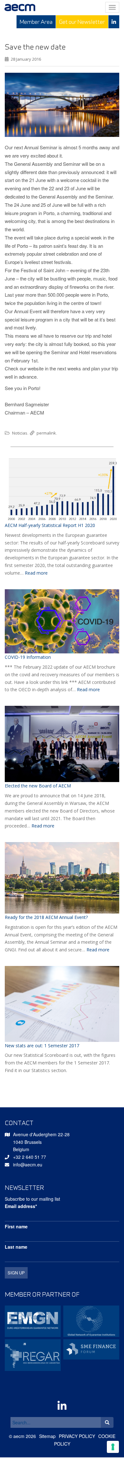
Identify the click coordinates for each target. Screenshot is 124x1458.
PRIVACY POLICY (77, 1436)
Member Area (36, 22)
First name (16, 1226)
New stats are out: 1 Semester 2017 (42, 1046)
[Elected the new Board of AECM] (62, 744)
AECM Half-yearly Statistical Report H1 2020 (50, 525)
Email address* (21, 1206)
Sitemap (47, 1436)
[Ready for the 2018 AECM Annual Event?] (62, 878)
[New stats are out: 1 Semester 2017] (62, 1004)
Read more (36, 573)
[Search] (107, 1422)
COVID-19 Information (28, 657)
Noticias (19, 433)
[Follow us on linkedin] (113, 21)
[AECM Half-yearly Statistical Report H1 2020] (62, 489)
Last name (16, 1247)
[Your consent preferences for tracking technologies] (113, 1447)
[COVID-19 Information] (62, 621)
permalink (46, 433)
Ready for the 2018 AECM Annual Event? (46, 917)
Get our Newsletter (82, 22)
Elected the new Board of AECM (38, 786)
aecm (18, 1436)
